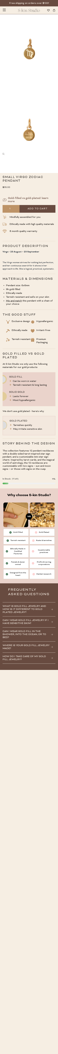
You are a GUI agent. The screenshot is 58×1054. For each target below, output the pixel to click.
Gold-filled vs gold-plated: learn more (28, 200)
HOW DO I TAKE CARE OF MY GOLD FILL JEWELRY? (24, 658)
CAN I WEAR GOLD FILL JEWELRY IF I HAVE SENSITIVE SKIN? (25, 622)
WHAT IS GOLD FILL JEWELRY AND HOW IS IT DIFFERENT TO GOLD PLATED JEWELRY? (24, 609)
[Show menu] (4, 10)
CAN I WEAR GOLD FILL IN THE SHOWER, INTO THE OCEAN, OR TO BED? (24, 634)
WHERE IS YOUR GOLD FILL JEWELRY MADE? (26, 647)
